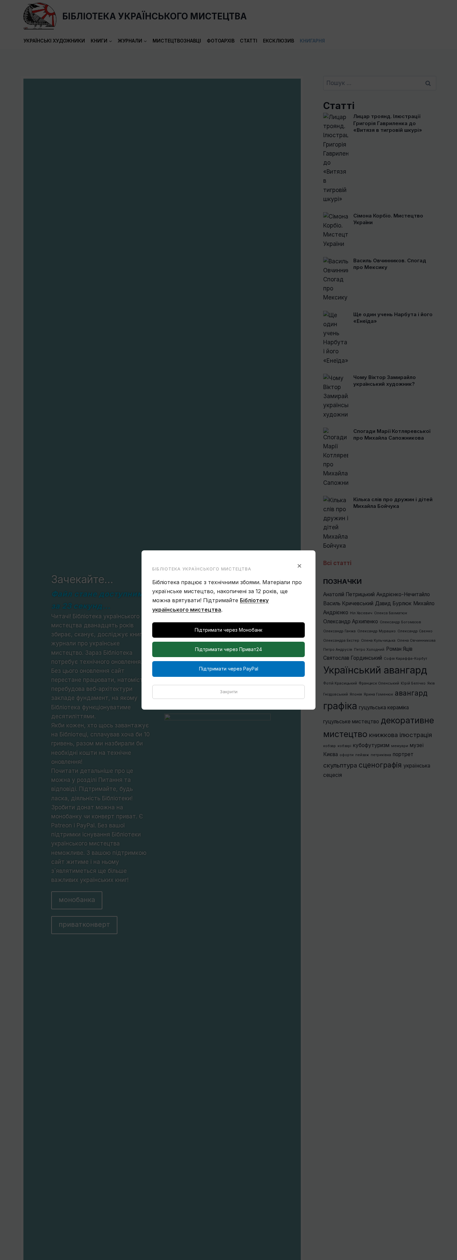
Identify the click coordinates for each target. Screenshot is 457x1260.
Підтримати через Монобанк (228, 630)
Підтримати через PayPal (228, 668)
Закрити (229, 691)
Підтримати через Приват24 (228, 649)
